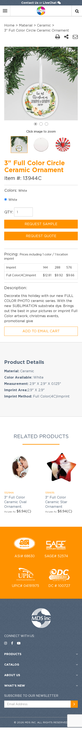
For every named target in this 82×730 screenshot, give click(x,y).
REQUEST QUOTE (41, 236)
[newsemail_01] (74, 704)
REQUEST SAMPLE (41, 224)
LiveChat (50, 2)
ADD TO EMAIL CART (41, 331)
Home (9, 25)
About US (12, 675)
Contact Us (29, 2)
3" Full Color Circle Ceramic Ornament (36, 30)
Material (26, 25)
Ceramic (44, 25)
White (12, 199)
